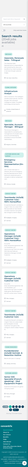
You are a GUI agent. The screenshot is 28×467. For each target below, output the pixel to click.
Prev (6, 406)
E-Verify (5, 461)
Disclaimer (4, 459)
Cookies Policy (22, 459)
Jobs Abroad (7, 441)
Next (15, 409)
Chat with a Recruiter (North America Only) (12, 447)
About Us (6, 432)
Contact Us (6, 444)
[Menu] (24, 463)
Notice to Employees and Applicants (13, 457)
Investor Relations (9, 463)
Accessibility (20, 463)
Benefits (5, 437)
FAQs (4, 439)
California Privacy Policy (16, 461)
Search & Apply (8, 430)
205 (11, 409)
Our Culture (7, 434)
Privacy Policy (12, 459)
